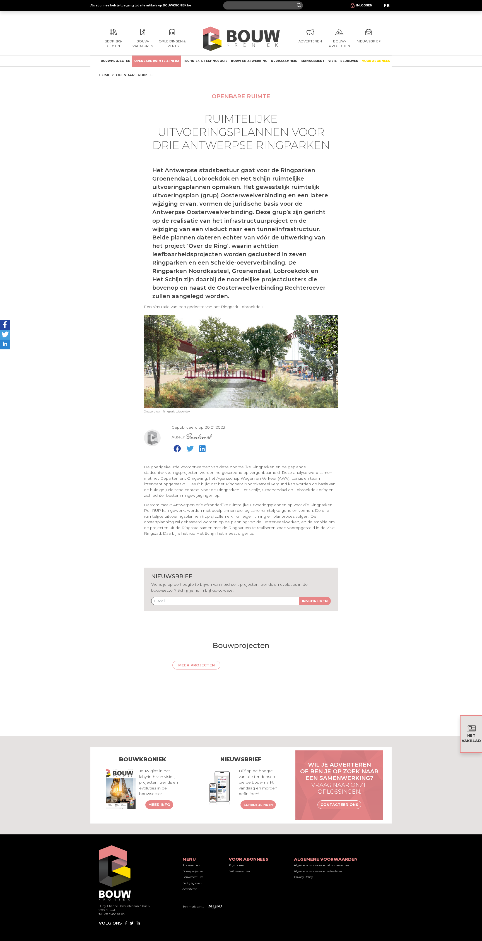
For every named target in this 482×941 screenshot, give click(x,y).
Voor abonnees (376, 61)
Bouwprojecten (116, 61)
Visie (332, 61)
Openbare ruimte (134, 75)
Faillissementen (239, 871)
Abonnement (191, 865)
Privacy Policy (303, 876)
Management (313, 61)
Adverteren (189, 888)
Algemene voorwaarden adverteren (318, 871)
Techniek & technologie (205, 61)
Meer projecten (196, 665)
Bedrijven (349, 61)
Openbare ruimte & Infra (156, 61)
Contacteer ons (339, 804)
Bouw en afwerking (249, 61)
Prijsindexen (237, 865)
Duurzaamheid (284, 61)
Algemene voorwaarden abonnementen (321, 865)
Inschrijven (315, 601)
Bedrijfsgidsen (192, 883)
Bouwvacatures (192, 876)
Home (104, 75)
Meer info (159, 804)
